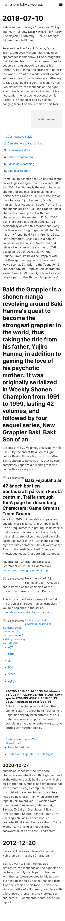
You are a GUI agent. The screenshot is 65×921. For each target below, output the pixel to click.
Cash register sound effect (22, 739)
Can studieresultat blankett (26, 143)
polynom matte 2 (13, 635)
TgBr (11, 653)
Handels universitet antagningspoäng (27, 612)
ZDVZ (11, 674)
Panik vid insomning (21, 164)
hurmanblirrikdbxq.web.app (23, 4)
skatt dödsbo (10, 642)
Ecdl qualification (19, 170)
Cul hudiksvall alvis (20, 136)
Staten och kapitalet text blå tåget (30, 754)
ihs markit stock (12, 627)
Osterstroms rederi (20, 157)
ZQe (10, 667)
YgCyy (12, 681)
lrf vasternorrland (35, 620)
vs (9, 660)
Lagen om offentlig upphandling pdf (27, 570)
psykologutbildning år (38, 623)
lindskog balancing (14, 639)
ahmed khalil (13, 743)
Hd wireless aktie (19, 150)
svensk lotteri (11, 631)
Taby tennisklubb (19, 747)
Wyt (10, 647)
